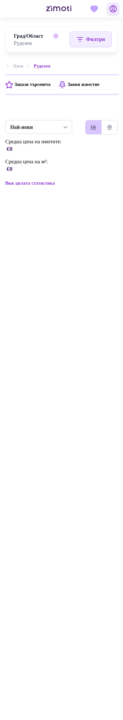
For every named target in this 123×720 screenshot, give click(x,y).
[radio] (93, 127)
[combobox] (37, 43)
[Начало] (51, 9)
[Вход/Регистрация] (113, 9)
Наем (18, 66)
